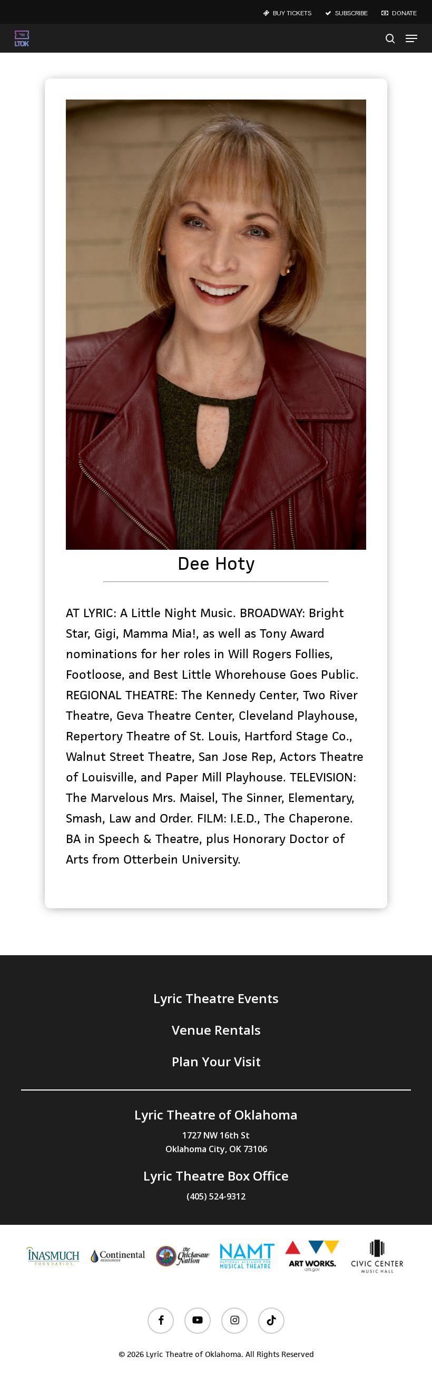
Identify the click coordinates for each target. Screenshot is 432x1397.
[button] (411, 38)
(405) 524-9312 (216, 1196)
